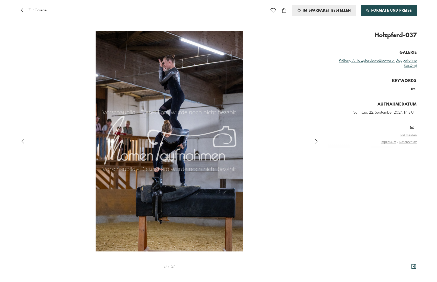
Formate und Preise (391, 10)
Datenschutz (408, 142)
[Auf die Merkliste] (273, 10)
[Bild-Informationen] (414, 267)
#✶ (413, 89)
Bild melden (408, 135)
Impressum (388, 142)
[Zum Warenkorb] (284, 10)
